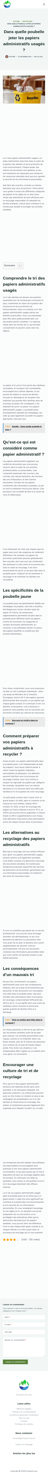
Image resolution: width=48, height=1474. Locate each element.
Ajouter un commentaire (15, 1340)
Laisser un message (24, 1444)
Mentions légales (24, 1409)
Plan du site (24, 1418)
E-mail (8, 1324)
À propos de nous (24, 1394)
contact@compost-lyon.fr (24, 1438)
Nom (7, 1317)
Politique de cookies (24, 1424)
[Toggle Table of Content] (18, 266)
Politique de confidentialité (24, 1412)
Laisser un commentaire (15, 1362)
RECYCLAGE (38, 57)
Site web (8, 1332)
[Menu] (44, 4)
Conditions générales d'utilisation (24, 1415)
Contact (23, 1421)
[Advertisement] (24, 132)
